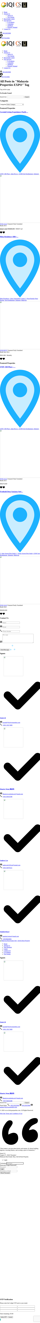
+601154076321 (7, 868)
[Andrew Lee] (13, 818)
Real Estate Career (9, 19)
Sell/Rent (10, 25)
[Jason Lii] (13, 675)
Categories (3, 104)
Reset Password (5, 1173)
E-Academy (11, 22)
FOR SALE (3, 224)
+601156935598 (7, 796)
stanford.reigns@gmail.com (11, 936)
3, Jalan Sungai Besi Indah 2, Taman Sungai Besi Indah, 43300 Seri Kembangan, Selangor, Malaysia (20, 554)
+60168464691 (7, 939)
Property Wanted (12, 27)
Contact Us (7, 29)
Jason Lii (10, 15)
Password (3, 1165)
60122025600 (7, 33)
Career (6, 949)
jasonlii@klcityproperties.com (11, 722)
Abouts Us (7, 14)
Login (2, 1169)
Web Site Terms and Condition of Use (11, 1113)
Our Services (7, 20)
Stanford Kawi (4, 932)
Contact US (7, 950)
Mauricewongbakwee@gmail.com (13, 794)
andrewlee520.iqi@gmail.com (11, 865)
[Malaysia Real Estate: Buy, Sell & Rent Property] (14, 9)
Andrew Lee (4, 860)
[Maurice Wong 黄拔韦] (13, 747)
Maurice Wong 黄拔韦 (7, 789)
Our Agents (10, 17)
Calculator (10, 24)
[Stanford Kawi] (13, 889)
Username (3, 1163)
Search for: (3, 97)
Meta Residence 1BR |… (9, 237)
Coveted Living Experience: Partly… (14, 112)
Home (5, 12)
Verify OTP (4, 1317)
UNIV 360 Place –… (7, 367)
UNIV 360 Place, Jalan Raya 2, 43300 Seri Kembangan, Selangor (19, 174)
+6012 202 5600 (7, 725)
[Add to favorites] (4, 233)
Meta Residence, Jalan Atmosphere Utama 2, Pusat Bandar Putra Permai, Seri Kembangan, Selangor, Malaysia (19, 299)
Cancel (10, 1317)
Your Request (8, 947)
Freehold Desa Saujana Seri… (11, 492)
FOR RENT (3, 350)
